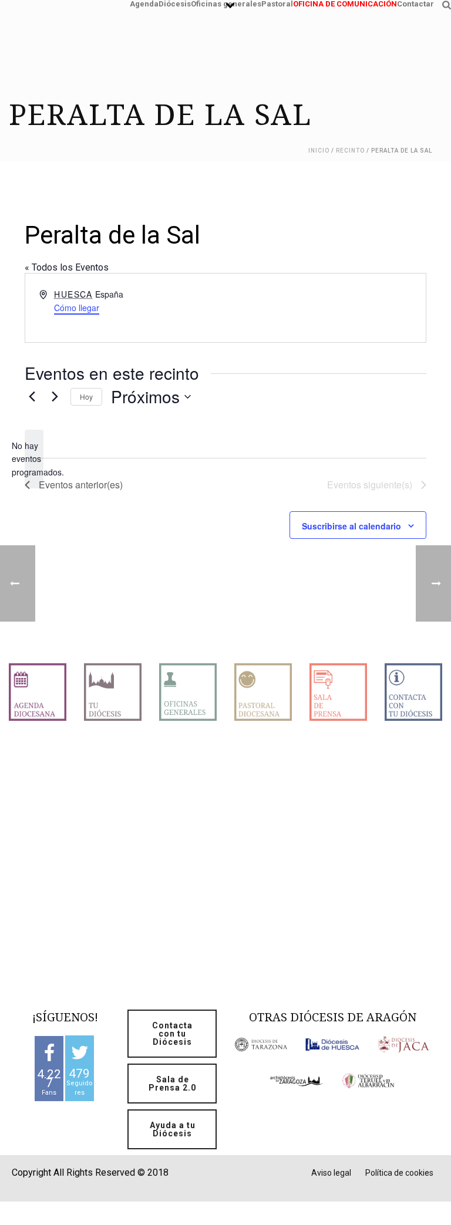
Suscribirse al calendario (351, 526)
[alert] (34, 459)
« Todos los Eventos (67, 267)
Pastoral (277, 2)
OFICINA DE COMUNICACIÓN (345, 2)
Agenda (144, 2)
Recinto (350, 150)
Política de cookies (399, 1173)
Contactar (415, 2)
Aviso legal (331, 1173)
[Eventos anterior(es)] (32, 397)
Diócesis (175, 2)
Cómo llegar (76, 307)
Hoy (86, 396)
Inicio (318, 150)
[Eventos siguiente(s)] (55, 397)
